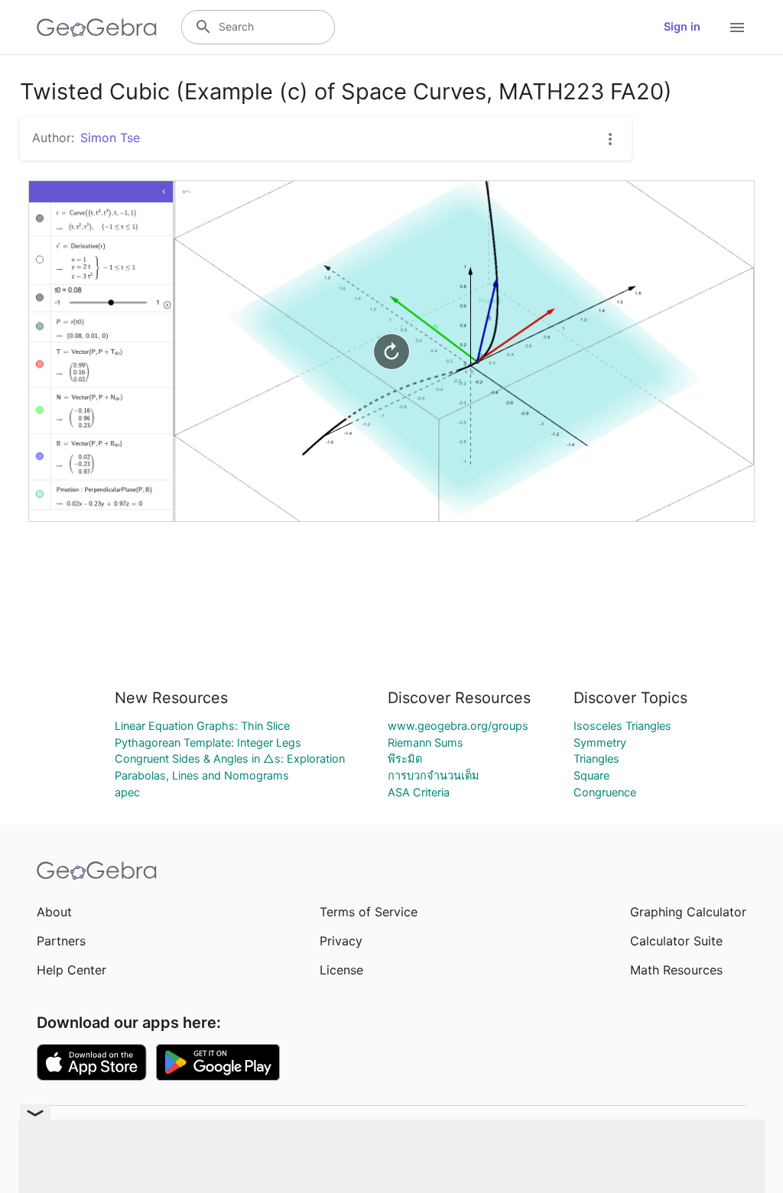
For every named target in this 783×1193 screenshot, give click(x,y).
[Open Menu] (737, 27)
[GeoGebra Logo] (97, 27)
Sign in (682, 27)
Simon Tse (110, 137)
